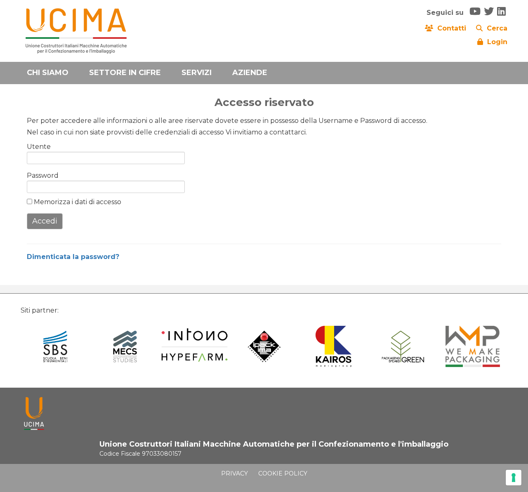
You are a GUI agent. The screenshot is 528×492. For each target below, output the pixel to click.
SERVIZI (197, 72)
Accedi (44, 221)
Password (40, 175)
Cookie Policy (282, 473)
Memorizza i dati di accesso (76, 202)
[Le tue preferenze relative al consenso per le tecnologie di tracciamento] (513, 477)
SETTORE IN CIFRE (125, 72)
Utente (39, 147)
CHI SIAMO (47, 72)
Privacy (234, 473)
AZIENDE (249, 72)
